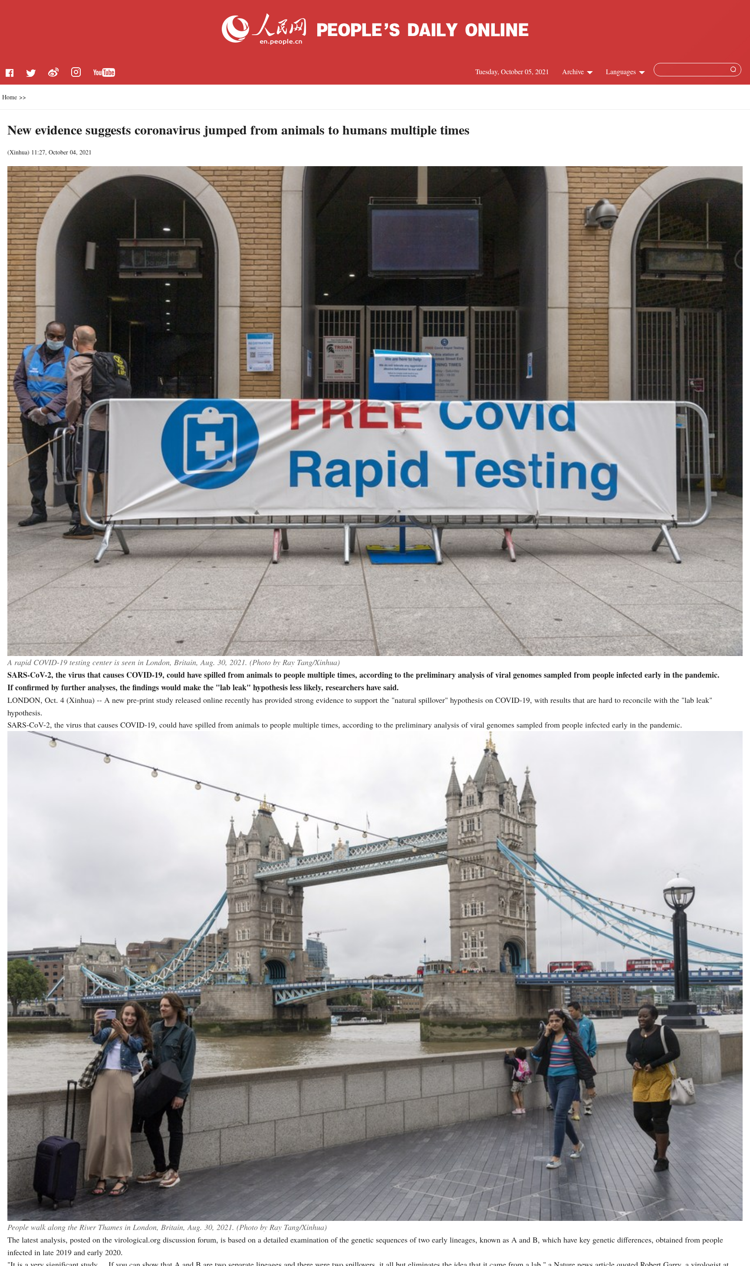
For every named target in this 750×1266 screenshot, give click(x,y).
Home (9, 97)
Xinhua (18, 152)
